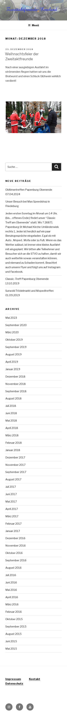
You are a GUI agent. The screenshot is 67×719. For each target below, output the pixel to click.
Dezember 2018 (15, 376)
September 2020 (16, 325)
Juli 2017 (10, 486)
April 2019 (11, 361)
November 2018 (15, 384)
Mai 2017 (11, 501)
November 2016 (15, 545)
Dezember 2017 (15, 457)
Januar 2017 (12, 531)
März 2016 (12, 604)
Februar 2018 (13, 442)
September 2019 (15, 347)
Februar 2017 (13, 523)
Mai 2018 (11, 420)
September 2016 (15, 560)
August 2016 (13, 567)
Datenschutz (14, 683)
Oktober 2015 (14, 619)
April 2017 (11, 509)
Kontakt (34, 679)
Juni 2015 (11, 641)
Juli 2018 (10, 406)
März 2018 (12, 435)
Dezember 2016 (15, 538)
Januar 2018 (12, 450)
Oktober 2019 (14, 339)
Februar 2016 (13, 611)
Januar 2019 (12, 369)
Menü (35, 25)
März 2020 (12, 332)
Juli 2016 (10, 575)
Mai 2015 (11, 648)
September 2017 (15, 472)
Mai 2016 (11, 589)
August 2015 (13, 634)
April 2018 (11, 428)
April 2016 (11, 597)
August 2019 (13, 354)
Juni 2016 (11, 582)
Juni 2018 (11, 413)
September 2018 (15, 391)
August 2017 (13, 479)
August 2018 (13, 398)
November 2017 (15, 465)
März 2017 (11, 516)
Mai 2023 (11, 317)
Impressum (13, 679)
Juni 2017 (11, 494)
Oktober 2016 (14, 553)
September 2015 (15, 626)
